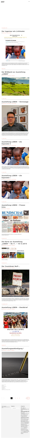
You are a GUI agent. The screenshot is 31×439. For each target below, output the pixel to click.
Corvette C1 (24, 414)
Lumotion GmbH (25, 419)
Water (22, 432)
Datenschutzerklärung (4, 386)
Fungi (22, 416)
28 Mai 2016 (3, 68)
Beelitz (22, 410)
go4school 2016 (25, 417)
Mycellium (27, 423)
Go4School (25, 416)
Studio (24, 430)
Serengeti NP (26, 429)
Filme (27, 415)
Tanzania (27, 430)
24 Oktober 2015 (4, 238)
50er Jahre (23, 407)
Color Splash (26, 413)
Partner (2, 407)
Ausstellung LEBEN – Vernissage (15, 102)
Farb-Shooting (25, 415)
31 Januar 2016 (4, 98)
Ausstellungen (14, 103)
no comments (9, 103)
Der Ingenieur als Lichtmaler (13, 31)
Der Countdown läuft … (11, 266)
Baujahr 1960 (27, 409)
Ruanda (25, 427)
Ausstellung (23, 409)
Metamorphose (26, 421)
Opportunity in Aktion (24, 426)
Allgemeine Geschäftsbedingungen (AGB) (6, 389)
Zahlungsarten (3, 387)
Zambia (27, 432)
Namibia (22, 424)
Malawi (22, 421)
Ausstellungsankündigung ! (13, 348)
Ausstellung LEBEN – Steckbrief (15, 307)
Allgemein (13, 245)
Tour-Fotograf (22, 431)
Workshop (24, 432)
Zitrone (22, 433)
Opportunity (27, 425)
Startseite (22, 430)
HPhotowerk (4, 103)
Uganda (25, 431)
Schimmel (23, 429)
